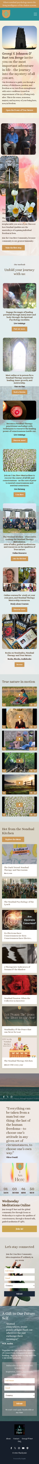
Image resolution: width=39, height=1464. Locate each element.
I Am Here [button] (19, 495)
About (8, 1439)
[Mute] (31, 705)
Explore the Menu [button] (13, 839)
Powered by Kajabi (19, 1458)
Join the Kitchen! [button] (19, 559)
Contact (16, 1439)
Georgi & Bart (27, 1439)
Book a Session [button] (19, 392)
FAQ (19, 1441)
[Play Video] (4, 705)
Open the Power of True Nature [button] (19, 110)
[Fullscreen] (35, 705)
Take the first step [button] (13, 248)
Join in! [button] (19, 1228)
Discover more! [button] (19, 440)
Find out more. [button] (19, 329)
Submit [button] (19, 1294)
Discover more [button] (19, 609)
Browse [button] (20, 665)
